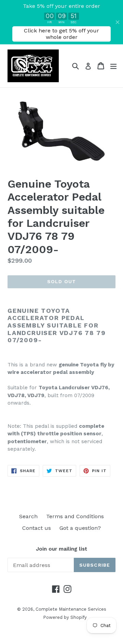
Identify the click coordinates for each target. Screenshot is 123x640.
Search (28, 516)
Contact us (36, 528)
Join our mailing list (61, 549)
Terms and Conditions (75, 516)
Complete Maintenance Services (71, 609)
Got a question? (80, 528)
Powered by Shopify (65, 617)
